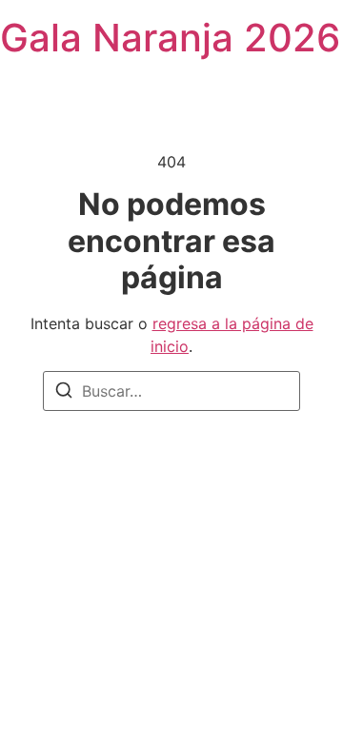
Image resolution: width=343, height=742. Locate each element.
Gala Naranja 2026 (170, 37)
